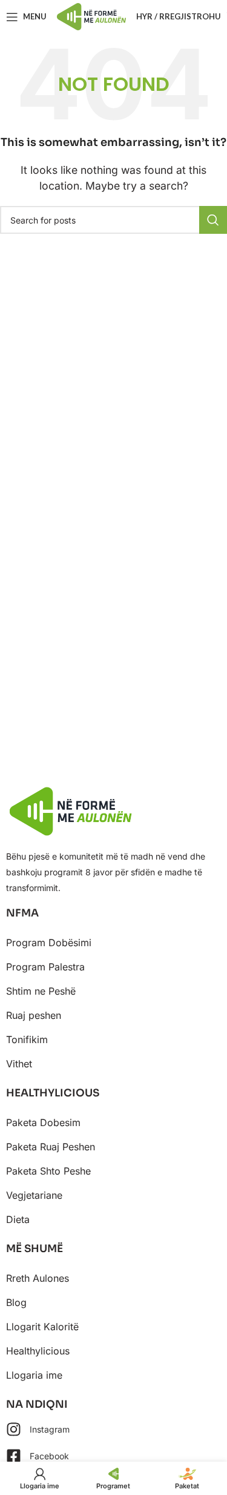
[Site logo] (91, 16)
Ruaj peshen (33, 1015)
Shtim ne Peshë (41, 991)
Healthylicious (38, 1351)
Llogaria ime (34, 1375)
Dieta (18, 1219)
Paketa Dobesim (43, 1122)
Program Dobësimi (48, 942)
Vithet (19, 1064)
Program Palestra (45, 967)
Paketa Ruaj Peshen (50, 1147)
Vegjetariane (34, 1195)
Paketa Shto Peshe (48, 1171)
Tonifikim (27, 1039)
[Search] (213, 220)
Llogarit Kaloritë (42, 1327)
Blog (16, 1302)
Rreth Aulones (37, 1278)
